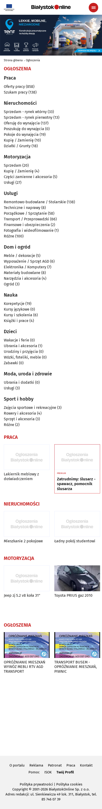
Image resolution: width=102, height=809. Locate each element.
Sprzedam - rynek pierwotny (28, 117)
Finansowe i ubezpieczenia (27, 224)
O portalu (17, 765)
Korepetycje (14, 303)
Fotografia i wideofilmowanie (29, 230)
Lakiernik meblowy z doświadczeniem (21, 476)
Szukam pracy (16, 92)
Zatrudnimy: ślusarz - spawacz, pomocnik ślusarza (76, 484)
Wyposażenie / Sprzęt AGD (26, 261)
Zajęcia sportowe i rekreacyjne (30, 407)
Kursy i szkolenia (18, 315)
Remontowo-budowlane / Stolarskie (35, 202)
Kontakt (86, 765)
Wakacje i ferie (16, 340)
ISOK (48, 772)
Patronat (55, 765)
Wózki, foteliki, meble (22, 357)
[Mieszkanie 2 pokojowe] (27, 524)
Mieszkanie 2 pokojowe (23, 541)
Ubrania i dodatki (19, 382)
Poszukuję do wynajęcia (24, 129)
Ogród (9, 284)
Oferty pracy (14, 86)
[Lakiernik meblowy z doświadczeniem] (27, 457)
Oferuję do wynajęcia (22, 123)
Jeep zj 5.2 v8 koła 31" (22, 595)
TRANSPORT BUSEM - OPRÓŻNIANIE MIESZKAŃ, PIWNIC (75, 666)
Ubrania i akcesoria (20, 346)
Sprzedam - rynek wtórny (25, 111)
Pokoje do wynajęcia (21, 134)
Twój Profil (65, 772)
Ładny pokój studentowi (74, 541)
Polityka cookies (69, 784)
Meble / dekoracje (19, 255)
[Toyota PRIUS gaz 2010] (77, 578)
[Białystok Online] (51, 7)
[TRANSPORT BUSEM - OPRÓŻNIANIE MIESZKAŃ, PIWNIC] (77, 645)
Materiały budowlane (22, 272)
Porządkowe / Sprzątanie (25, 213)
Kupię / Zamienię (19, 140)
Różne (9, 236)
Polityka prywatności (36, 784)
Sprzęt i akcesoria (19, 419)
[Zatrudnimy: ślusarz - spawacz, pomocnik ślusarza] (77, 457)
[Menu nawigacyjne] (93, 7)
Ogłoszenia (33, 60)
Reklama (36, 765)
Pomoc (34, 772)
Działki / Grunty (17, 146)
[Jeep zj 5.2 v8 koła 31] (27, 578)
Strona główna (13, 60)
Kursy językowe (16, 309)
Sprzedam (12, 165)
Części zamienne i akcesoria (28, 177)
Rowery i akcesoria (20, 413)
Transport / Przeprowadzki (26, 219)
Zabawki (11, 363)
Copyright (20, 789)
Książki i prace (16, 320)
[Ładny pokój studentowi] (77, 524)
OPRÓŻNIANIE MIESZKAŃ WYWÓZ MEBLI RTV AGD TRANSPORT (24, 666)
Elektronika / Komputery (25, 267)
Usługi (9, 182)
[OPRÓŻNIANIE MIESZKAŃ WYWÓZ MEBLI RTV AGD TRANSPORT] (27, 645)
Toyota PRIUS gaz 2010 (73, 595)
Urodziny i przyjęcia (21, 351)
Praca (70, 765)
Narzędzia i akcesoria (22, 278)
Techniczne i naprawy (22, 207)
